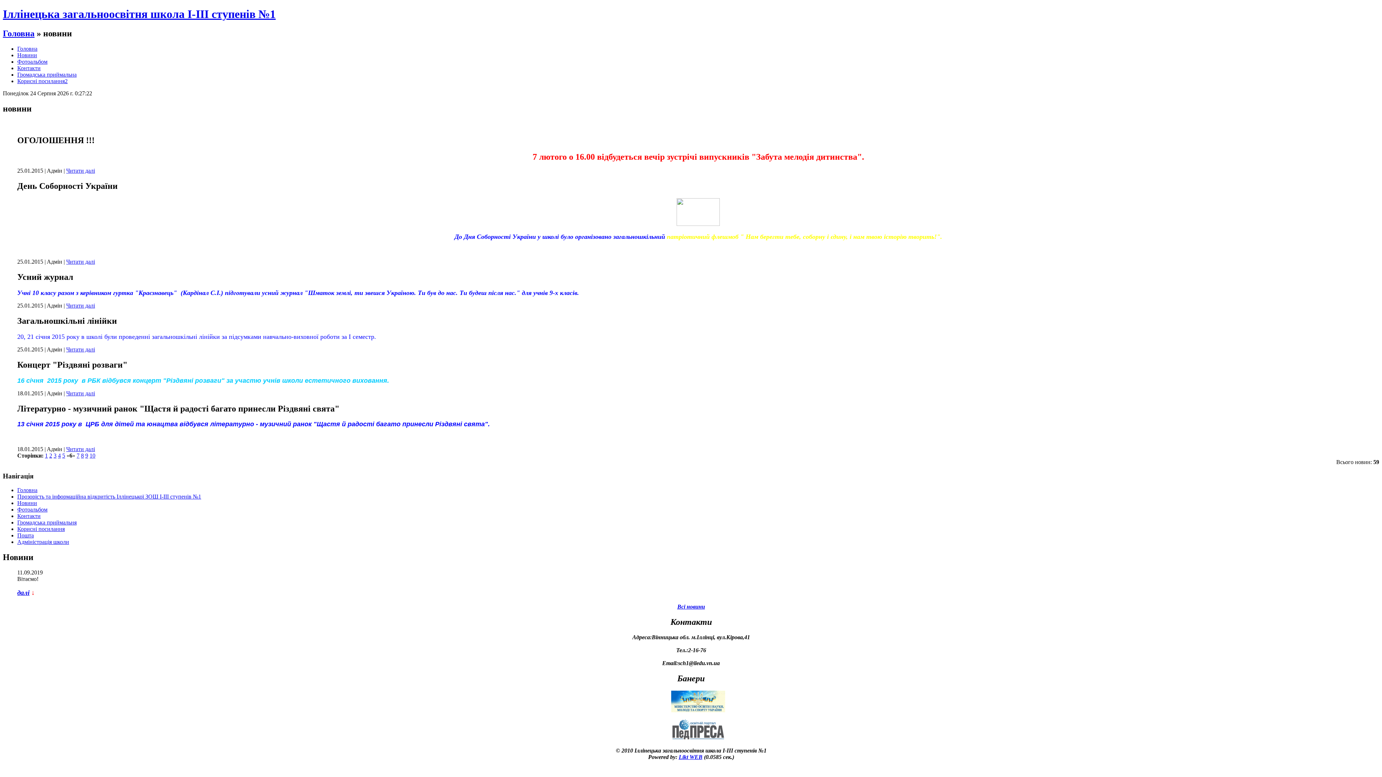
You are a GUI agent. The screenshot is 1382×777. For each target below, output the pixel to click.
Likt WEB (691, 757)
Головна (19, 33)
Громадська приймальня (47, 522)
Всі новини (691, 607)
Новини (27, 55)
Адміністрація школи (43, 542)
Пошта (25, 535)
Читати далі (80, 171)
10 (92, 456)
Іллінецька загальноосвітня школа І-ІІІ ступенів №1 (139, 14)
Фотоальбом (32, 62)
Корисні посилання (41, 529)
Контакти (29, 68)
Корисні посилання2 (42, 81)
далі (23, 592)
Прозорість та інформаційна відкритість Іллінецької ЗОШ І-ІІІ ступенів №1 (109, 497)
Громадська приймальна (47, 75)
